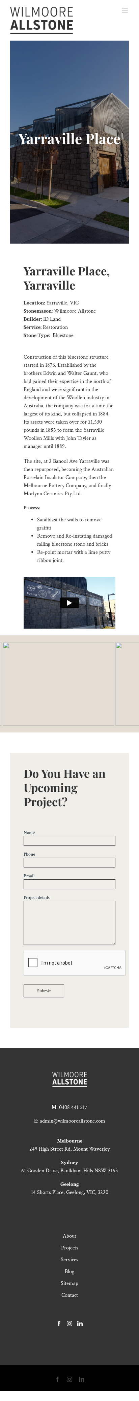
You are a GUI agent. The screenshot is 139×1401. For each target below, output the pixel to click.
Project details (37, 898)
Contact (69, 1295)
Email (29, 876)
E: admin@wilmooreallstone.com (69, 1121)
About (69, 1236)
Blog (69, 1271)
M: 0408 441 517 (69, 1107)
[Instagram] (69, 1323)
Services (69, 1259)
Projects (69, 1247)
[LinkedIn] (80, 1323)
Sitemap (69, 1283)
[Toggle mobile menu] (125, 10)
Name (29, 833)
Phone (29, 854)
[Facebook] (59, 1323)
